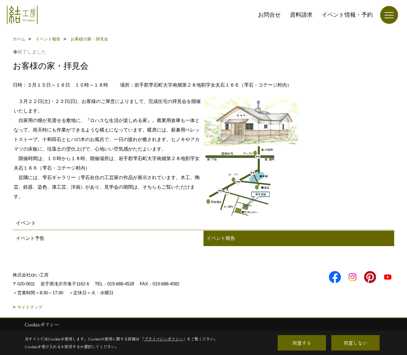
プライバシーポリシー (163, 339)
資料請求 (301, 15)
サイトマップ (29, 307)
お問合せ (269, 15)
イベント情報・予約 (347, 15)
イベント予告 (30, 238)
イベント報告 (220, 238)
